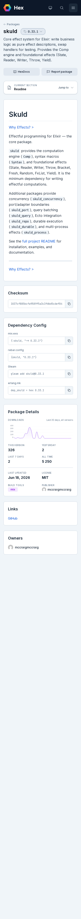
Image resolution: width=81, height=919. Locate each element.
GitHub (12, 518)
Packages (13, 24)
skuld (10, 31)
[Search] (62, 8)
